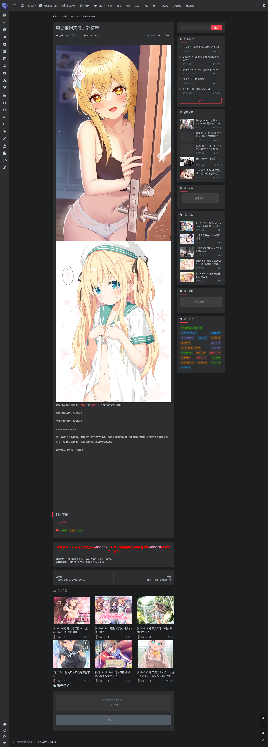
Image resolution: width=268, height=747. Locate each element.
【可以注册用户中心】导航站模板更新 (201, 47)
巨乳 (216, 338)
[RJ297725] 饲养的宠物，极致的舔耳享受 (113, 630)
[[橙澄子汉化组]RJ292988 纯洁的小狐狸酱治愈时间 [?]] (187, 264)
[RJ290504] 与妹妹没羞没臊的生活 (208, 275)
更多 (201, 100)
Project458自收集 (191, 328)
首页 (57, 16)
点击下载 (62, 522)
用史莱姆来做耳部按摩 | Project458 (86, 562)
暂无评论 (63, 686)
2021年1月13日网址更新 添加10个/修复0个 (201, 58)
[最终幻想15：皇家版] (187, 161)
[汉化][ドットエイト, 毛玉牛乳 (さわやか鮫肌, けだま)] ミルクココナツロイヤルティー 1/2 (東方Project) (208, 147)
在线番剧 (187, 362)
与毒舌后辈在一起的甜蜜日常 (208, 237)
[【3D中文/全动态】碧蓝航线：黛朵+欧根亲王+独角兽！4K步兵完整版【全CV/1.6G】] (187, 174)
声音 (93, 404)
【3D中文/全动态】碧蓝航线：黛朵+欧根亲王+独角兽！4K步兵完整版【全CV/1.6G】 (209, 172)
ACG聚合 (65, 16)
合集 (215, 347)
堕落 (186, 357)
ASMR (64, 530)
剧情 (201, 352)
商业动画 (188, 338)
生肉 (216, 343)
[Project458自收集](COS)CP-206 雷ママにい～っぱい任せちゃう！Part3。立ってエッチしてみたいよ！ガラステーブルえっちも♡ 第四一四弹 (208, 122)
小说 (146, 5)
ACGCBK (101, 547)
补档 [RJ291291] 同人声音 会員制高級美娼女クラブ (112, 674)
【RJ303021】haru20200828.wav (208, 249)
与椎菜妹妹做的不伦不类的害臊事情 (71, 674)
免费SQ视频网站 (191, 347)
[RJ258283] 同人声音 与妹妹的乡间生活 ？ (154, 630)
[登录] (264, 6)
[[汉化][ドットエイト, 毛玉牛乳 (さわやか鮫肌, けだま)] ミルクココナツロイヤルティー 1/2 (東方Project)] (187, 149)
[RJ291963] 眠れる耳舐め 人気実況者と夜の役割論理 (70, 630)
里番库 (165, 5)
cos (202, 338)
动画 (110, 5)
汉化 (215, 333)
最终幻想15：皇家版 (206, 158)
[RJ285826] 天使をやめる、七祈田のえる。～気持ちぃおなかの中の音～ (155, 674)
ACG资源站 (189, 333)
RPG (216, 362)
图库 (137, 5)
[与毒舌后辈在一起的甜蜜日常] (187, 239)
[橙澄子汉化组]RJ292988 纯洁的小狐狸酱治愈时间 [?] (208, 262)
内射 (203, 362)
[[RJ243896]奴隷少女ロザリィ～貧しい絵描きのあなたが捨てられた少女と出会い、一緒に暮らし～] (187, 226)
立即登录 (113, 705)
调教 (201, 357)
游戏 (119, 5)
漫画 (128, 5)
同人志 (187, 352)
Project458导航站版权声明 (196, 88)
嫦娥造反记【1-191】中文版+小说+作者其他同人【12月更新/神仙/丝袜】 (208, 135)
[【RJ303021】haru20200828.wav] (187, 252)
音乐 (155, 5)
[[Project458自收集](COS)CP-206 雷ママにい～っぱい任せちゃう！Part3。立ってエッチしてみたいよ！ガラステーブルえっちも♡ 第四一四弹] (187, 124)
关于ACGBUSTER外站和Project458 (200, 69)
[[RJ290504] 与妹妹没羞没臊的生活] (187, 277)
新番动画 (190, 5)
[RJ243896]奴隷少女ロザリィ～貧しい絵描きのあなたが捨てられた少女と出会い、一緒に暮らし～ (209, 224)
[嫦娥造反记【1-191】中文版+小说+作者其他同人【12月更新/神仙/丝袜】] (187, 137)
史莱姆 (81, 404)
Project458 (92, 35)
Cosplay (177, 5)
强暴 (186, 367)
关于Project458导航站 (194, 79)
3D (216, 357)
